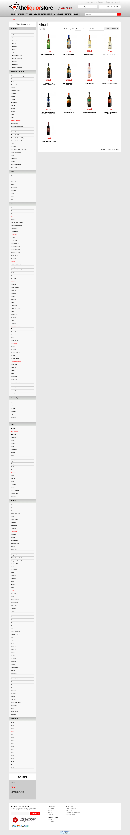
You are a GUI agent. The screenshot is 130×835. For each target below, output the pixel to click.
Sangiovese (14, 305)
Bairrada (13, 617)
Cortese (13, 237)
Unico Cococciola (89, 112)
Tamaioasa (14, 376)
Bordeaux (13, 522)
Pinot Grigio (14, 364)
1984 (12, 737)
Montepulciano (15, 267)
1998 (12, 767)
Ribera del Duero (15, 667)
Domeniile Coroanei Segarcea (19, 138)
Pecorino (13, 284)
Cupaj (12, 208)
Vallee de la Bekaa (16, 702)
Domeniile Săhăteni (16, 90)
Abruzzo (13, 505)
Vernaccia (13, 391)
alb (12, 402)
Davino (13, 87)
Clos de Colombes (17, 58)
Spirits (21, 14)
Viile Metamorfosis (16, 164)
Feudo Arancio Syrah (48, 141)
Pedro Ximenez (15, 287)
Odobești (13, 661)
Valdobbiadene (15, 599)
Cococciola (15, 41)
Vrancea (13, 714)
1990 (12, 752)
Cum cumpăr (69, 810)
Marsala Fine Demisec (109, 83)
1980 (12, 734)
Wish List (50, 812)
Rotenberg (14, 102)
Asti (12, 510)
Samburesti (14, 673)
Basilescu (13, 82)
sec (12, 199)
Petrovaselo (14, 158)
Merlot (12, 214)
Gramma (13, 93)
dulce (12, 193)
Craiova (13, 626)
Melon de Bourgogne (16, 264)
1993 (12, 761)
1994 (12, 764)
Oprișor (13, 99)
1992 (12, 758)
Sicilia (14, 49)
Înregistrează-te (105, 7)
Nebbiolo (13, 273)
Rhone (13, 584)
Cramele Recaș (15, 85)
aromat (13, 184)
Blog (76, 14)
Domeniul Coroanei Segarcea (19, 76)
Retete (68, 14)
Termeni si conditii (70, 814)
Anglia (13, 458)
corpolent (13, 181)
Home (13, 14)
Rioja (12, 587)
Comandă (117, 2)
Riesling (13, 302)
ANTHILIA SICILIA (68, 54)
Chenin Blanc (14, 231)
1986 (12, 743)
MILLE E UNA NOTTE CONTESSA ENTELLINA (48, 113)
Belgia (13, 464)
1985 (12, 740)
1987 (12, 746)
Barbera (13, 329)
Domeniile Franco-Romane (18, 141)
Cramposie (14, 240)
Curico (13, 546)
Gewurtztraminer (15, 252)
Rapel (12, 581)
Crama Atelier (14, 123)
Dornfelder (14, 332)
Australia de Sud (15, 513)
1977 (13, 52)
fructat (12, 196)
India (12, 475)
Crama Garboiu (15, 132)
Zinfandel (13, 317)
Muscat (13, 355)
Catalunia (13, 534)
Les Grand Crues (15, 564)
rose (12, 414)
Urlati (12, 596)
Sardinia (13, 676)
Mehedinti (13, 646)
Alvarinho (13, 320)
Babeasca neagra (17, 55)
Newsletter (50, 814)
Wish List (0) (94, 2)
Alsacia (13, 508)
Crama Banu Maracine (17, 126)
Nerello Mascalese (17, 67)
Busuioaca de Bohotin (17, 222)
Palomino (14, 46)
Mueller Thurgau (15, 352)
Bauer (12, 114)
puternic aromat (15, 179)
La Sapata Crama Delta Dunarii (19, 149)
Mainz (12, 643)
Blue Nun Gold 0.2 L (109, 54)
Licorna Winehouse (16, 152)
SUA (12, 455)
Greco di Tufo (14, 255)
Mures (12, 655)
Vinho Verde (14, 711)
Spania (13, 452)
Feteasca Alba (15, 243)
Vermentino (14, 388)
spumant (13, 420)
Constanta (14, 623)
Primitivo (13, 367)
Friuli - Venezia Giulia (16, 558)
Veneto (13, 708)
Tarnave (13, 688)
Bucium (13, 117)
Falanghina (14, 335)
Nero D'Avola (14, 279)
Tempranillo (14, 379)
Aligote (14, 35)
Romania (13, 428)
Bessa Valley (14, 519)
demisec (13, 190)
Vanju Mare (14, 605)
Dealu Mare (14, 549)
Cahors (13, 620)
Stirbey (13, 161)
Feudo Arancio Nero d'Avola (110, 113)
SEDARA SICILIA (69, 112)
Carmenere (14, 228)
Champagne (14, 540)
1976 (12, 728)
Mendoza (13, 649)
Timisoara (13, 690)
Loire (12, 566)
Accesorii (58, 14)
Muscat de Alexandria (16, 270)
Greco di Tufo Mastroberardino (48, 84)
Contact (87, 2)
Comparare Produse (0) (112, 28)
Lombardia (14, 569)
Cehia (12, 467)
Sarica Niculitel (15, 679)
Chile (12, 440)
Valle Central (14, 602)
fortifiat (13, 408)
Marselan (13, 349)
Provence (13, 578)
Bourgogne (14, 525)
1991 (12, 755)
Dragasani (14, 555)
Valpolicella (14, 705)
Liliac (12, 155)
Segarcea (13, 685)
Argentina (13, 461)
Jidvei (12, 143)
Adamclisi (13, 608)
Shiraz (13, 311)
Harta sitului (51, 821)
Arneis (13, 219)
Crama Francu (15, 129)
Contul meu (102, 2)
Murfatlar (13, 658)
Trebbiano (14, 314)
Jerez (12, 640)
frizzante (13, 411)
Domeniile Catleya (16, 135)
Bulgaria (13, 437)
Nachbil (13, 96)
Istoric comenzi (51, 810)
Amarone (13, 323)
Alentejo (13, 611)
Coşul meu (110, 2)
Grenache (13, 258)
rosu (12, 405)
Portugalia (14, 449)
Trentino (13, 696)
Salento (13, 670)
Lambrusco (15, 64)
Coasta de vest (15, 543)
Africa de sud (15, 32)
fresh (12, 176)
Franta (13, 443)
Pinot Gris (13, 290)
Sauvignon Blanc (15, 308)
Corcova (13, 79)
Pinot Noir (13, 293)
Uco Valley (14, 699)
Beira (12, 516)
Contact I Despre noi (71, 808)
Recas (13, 664)
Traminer (13, 385)
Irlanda (13, 478)
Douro (12, 552)
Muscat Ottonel (15, 358)
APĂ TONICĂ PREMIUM (43, 14)
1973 (12, 726)
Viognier (13, 394)
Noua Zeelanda (15, 490)
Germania (15, 61)
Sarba (12, 373)
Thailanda (13, 496)
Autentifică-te (114, 7)
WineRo (13, 111)
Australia (13, 434)
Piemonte (13, 575)
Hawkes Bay (14, 634)
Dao (12, 628)
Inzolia (14, 43)
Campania (15, 38)
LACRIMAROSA (89, 83)
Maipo (12, 572)
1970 (12, 723)
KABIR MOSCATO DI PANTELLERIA (69, 84)
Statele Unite (14, 493)
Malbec (13, 346)
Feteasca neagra (15, 246)
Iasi (12, 637)
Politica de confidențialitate (73, 812)
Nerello (13, 276)
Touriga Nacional (15, 382)
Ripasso (13, 370)
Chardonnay (14, 211)
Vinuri (29, 14)
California (13, 528)
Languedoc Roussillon (17, 561)
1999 (12, 770)
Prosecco (13, 299)
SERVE (13, 105)
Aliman (13, 614)
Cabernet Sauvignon (16, 225)
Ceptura (13, 537)
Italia (12, 446)
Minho (12, 652)
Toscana (13, 593)
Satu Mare (14, 682)
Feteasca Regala (15, 249)
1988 (12, 749)
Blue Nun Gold (89, 54)
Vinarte (13, 108)
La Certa (13, 146)
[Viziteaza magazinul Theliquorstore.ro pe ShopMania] (65, 832)
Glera (12, 337)
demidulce (14, 187)
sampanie (13, 417)
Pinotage (13, 296)
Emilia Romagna (15, 631)
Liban (12, 487)
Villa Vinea (14, 167)
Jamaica (13, 484)
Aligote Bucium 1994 (48, 54)
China (12, 470)
